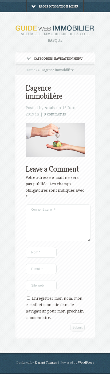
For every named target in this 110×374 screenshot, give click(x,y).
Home (30, 70)
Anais (50, 108)
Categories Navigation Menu (58, 58)
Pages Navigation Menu (58, 6)
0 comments (55, 114)
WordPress (86, 362)
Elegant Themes (46, 362)
